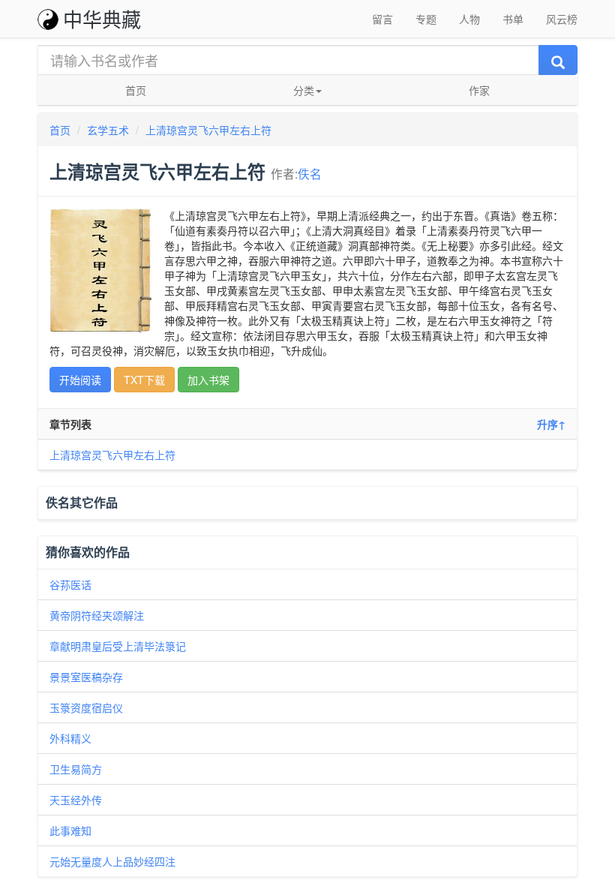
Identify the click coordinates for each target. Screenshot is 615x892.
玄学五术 (108, 129)
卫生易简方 (76, 768)
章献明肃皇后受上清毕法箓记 (118, 645)
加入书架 (209, 379)
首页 (135, 90)
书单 (513, 18)
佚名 (310, 173)
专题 (426, 18)
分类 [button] (303, 90)
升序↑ (551, 423)
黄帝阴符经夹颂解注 (97, 615)
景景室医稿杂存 (86, 676)
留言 (382, 18)
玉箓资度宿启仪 (86, 707)
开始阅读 (80, 379)
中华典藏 (102, 18)
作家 (479, 90)
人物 (469, 18)
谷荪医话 (71, 584)
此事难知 (71, 830)
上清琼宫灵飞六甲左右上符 (209, 129)
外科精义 (71, 738)
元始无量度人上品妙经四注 (113, 861)
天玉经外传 (76, 799)
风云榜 (562, 18)
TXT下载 (144, 379)
